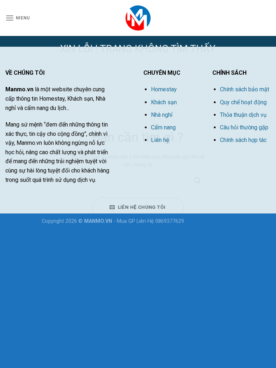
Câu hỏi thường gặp (244, 127)
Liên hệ (160, 140)
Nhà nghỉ (161, 114)
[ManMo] (138, 18)
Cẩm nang (163, 127)
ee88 (228, 221)
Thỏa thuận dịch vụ (243, 114)
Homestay (164, 89)
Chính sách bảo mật (244, 89)
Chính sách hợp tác (243, 140)
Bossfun (195, 221)
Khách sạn (164, 102)
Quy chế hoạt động (243, 102)
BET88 (214, 221)
